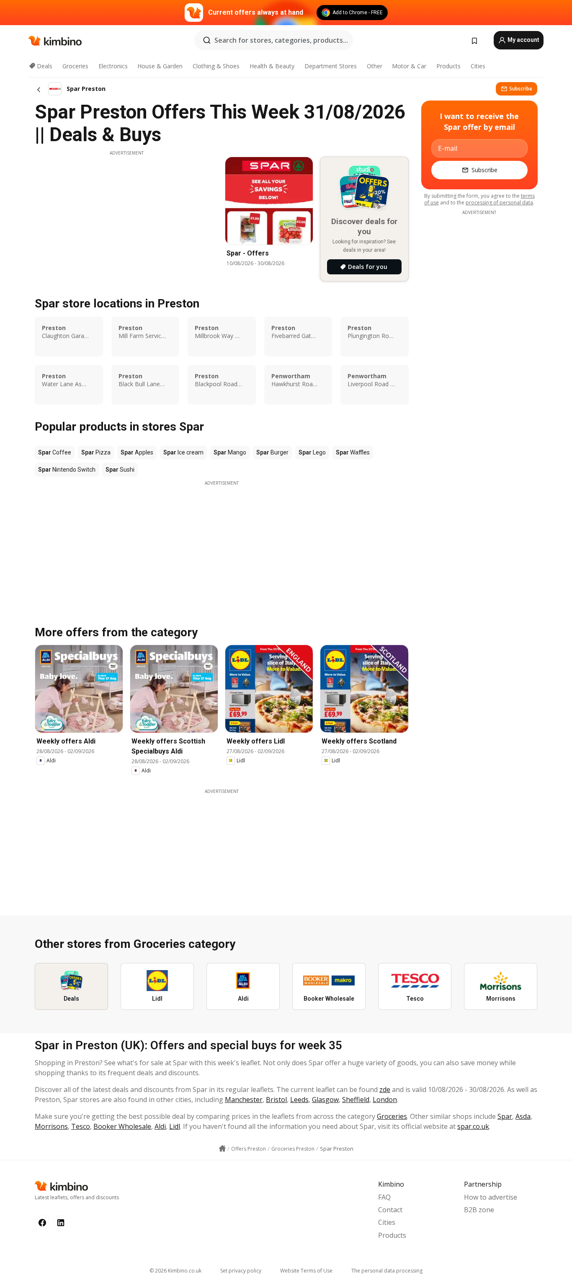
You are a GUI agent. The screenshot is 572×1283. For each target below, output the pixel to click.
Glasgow (325, 1099)
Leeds (299, 1099)
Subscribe (520, 88)
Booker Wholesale (122, 1126)
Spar (504, 1116)
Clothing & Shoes (216, 66)
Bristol (276, 1099)
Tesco (80, 1126)
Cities (478, 66)
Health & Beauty (272, 66)
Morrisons (51, 1126)
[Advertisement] (126, 215)
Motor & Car (409, 66)
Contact (390, 1209)
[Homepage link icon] (222, 1148)
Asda (523, 1116)
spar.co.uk (473, 1126)
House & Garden (160, 66)
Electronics (113, 66)
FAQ (384, 1197)
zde (384, 1089)
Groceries (75, 66)
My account (522, 39)
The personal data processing (387, 1270)
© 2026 (175, 1270)
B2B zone (479, 1209)
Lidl (174, 1126)
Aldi (160, 1126)
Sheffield (355, 1099)
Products (448, 66)
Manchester (244, 1099)
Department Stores (330, 66)
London (385, 1099)
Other (374, 66)
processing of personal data (499, 202)
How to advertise (490, 1197)
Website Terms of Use (306, 1270)
